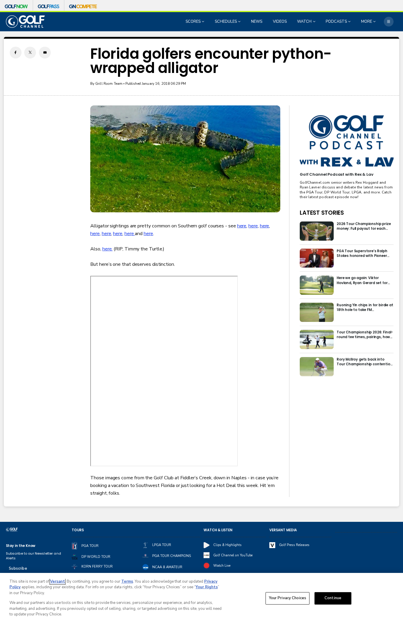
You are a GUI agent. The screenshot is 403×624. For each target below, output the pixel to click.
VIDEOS (280, 21)
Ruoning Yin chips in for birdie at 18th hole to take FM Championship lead (365, 307)
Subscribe (18, 568)
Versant (57, 581)
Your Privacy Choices (288, 598)
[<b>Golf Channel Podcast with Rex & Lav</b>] (346, 141)
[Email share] (45, 52)
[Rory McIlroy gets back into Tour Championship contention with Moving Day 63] (317, 366)
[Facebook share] (16, 52)
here (242, 226)
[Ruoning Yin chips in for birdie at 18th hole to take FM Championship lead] (317, 312)
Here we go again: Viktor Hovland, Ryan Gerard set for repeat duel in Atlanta (362, 280)
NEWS (256, 21)
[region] (201, 598)
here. (107, 249)
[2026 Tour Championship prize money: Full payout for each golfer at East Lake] (317, 231)
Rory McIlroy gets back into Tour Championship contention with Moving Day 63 (365, 361)
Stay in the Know (21, 545)
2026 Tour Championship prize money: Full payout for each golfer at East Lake (364, 226)
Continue (333, 598)
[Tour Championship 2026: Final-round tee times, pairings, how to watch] (317, 339)
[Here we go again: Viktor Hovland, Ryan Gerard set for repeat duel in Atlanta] (317, 285)
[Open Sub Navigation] (203, 21)
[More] (389, 22)
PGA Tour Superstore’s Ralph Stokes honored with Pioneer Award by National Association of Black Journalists (364, 253)
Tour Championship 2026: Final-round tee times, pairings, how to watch (365, 334)
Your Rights (207, 587)
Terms (127, 581)
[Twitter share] (30, 52)
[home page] (25, 21)
